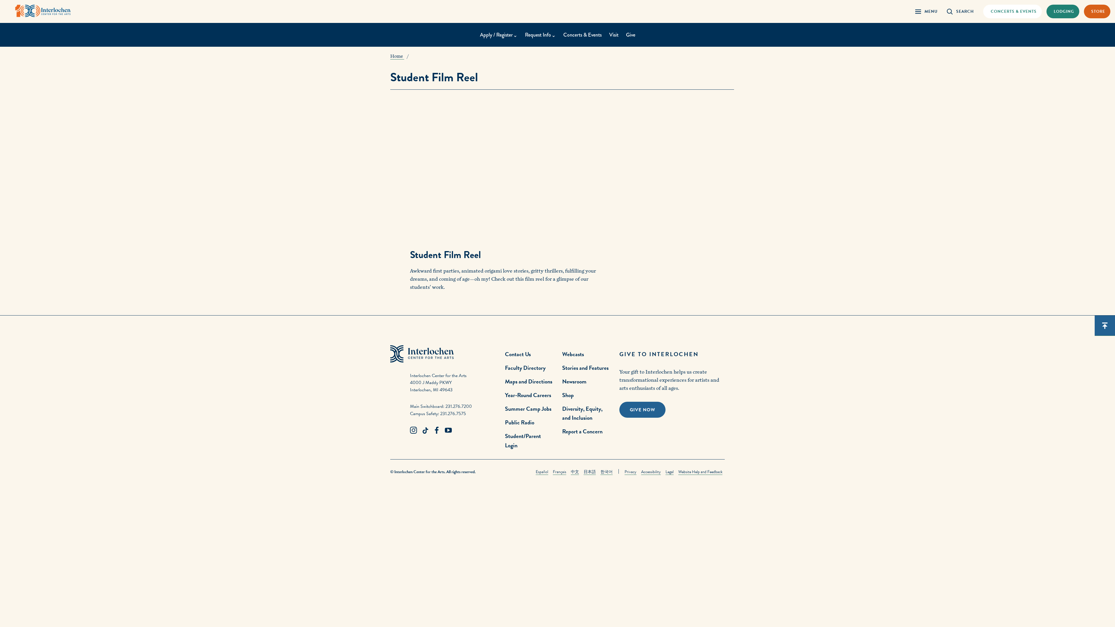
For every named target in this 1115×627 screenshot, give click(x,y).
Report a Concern (582, 431)
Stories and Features (585, 367)
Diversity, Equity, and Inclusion (582, 413)
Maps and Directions (528, 381)
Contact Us (518, 354)
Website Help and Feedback (700, 472)
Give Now (642, 409)
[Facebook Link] (436, 430)
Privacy (630, 472)
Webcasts (573, 354)
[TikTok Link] (425, 430)
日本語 (590, 472)
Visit (613, 35)
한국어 (606, 472)
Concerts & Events (582, 35)
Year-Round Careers (528, 395)
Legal (670, 472)
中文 (575, 472)
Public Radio (519, 422)
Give (630, 35)
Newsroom (574, 381)
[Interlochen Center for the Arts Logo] (42, 11)
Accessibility (651, 472)
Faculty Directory (525, 367)
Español (542, 472)
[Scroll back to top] (1105, 326)
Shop (568, 395)
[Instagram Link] (413, 430)
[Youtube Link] (448, 430)
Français (559, 472)
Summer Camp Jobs (528, 408)
